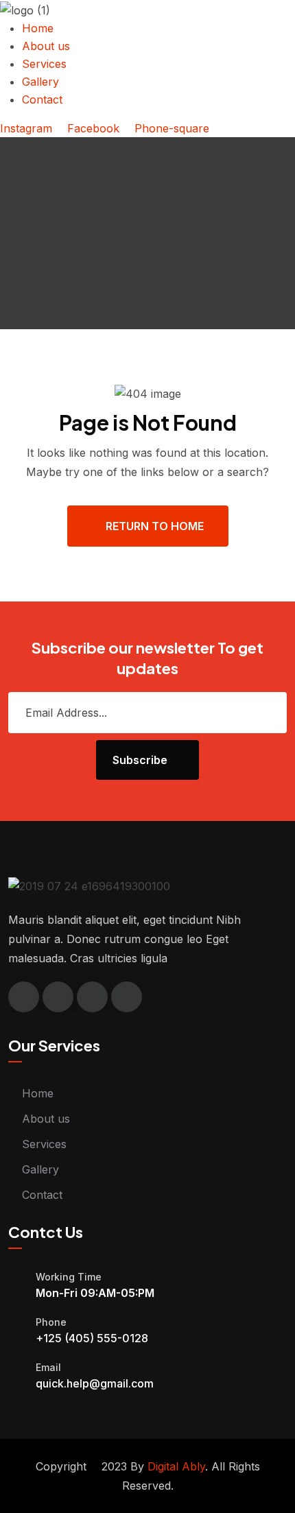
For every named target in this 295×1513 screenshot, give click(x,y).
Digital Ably (176, 1466)
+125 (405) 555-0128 (92, 1338)
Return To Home (155, 526)
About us (46, 1118)
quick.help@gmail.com (95, 1383)
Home (38, 1093)
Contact (42, 1195)
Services (44, 1144)
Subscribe (140, 760)
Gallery (40, 1169)
